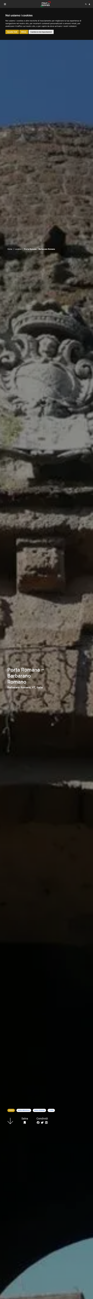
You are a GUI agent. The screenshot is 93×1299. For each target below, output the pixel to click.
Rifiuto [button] (23, 32)
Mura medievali (24, 1110)
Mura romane (39, 1110)
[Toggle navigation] (5, 4)
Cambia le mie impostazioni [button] (41, 32)
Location (18, 249)
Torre (51, 1110)
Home (9, 249)
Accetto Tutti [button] (12, 32)
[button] (86, 4)
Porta (11, 1110)
